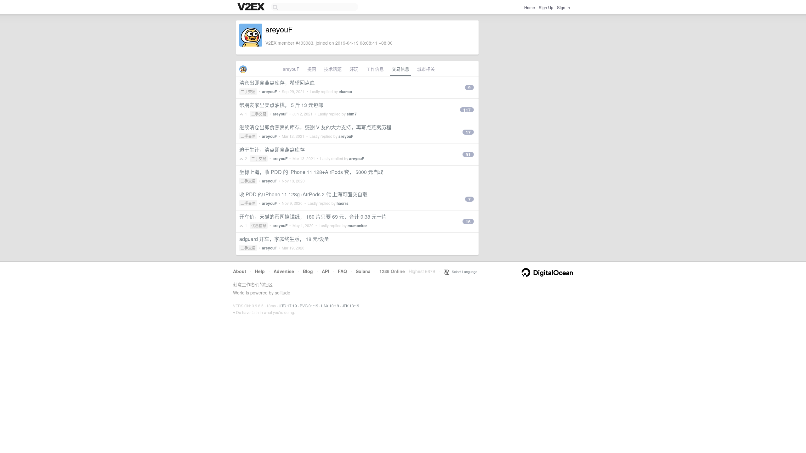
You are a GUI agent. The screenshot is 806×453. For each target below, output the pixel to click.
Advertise (284, 271)
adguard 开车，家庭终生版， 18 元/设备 (284, 239)
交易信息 (400, 69)
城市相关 (426, 69)
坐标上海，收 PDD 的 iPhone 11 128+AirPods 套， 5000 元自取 (311, 172)
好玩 (353, 69)
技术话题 (333, 69)
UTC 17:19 (288, 305)
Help (260, 271)
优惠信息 (258, 225)
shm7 (352, 114)
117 (467, 109)
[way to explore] (252, 7)
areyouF (291, 69)
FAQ (342, 271)
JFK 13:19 (350, 305)
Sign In (563, 7)
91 (468, 154)
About (239, 271)
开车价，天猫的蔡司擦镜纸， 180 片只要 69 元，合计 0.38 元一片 (313, 216)
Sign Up (546, 7)
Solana (363, 271)
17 (468, 132)
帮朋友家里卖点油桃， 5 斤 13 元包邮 (281, 105)
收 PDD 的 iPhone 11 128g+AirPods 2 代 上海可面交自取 (303, 194)
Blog (308, 271)
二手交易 (248, 91)
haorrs (343, 203)
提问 (311, 69)
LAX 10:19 (330, 305)
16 (468, 221)
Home (529, 7)
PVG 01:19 (309, 305)
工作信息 (375, 69)
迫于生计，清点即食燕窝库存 (272, 149)
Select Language (463, 271)
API (325, 271)
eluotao (345, 91)
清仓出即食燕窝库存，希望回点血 (277, 82)
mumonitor (357, 225)
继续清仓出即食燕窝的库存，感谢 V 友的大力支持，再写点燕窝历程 (315, 127)
